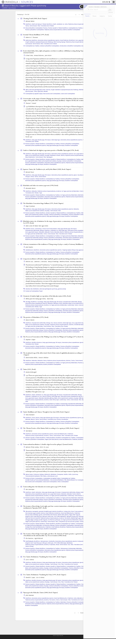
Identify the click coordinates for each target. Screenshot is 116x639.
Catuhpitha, (52, 541)
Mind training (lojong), (60, 42)
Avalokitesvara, (29, 250)
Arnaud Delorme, (39, 55)
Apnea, (27, 474)
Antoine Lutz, (30, 261)
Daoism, (38, 417)
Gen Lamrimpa (30, 489)
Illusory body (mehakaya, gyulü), (34, 515)
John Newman (30, 595)
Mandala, (56, 232)
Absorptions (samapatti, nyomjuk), (35, 511)
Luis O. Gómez (30, 559)
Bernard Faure (30, 172)
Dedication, (39, 492)
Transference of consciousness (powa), (68, 521)
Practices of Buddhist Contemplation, (34, 29)
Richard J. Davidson (75, 261)
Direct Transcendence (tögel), (79, 511)
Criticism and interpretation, (49, 228)
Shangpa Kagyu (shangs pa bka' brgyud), (36, 520)
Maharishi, (47, 474)
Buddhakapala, (30, 541)
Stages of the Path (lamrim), (52, 439)
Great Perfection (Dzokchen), (67, 40)
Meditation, (82, 89)
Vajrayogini (50, 157)
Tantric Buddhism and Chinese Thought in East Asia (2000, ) (46, 412)
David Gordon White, (32, 357)
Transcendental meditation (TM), (34, 476)
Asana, (31, 474)
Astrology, (28, 301)
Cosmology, (40, 301)
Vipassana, (40, 91)
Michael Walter (30, 21)
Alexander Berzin (30, 188)
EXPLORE (105, 2)
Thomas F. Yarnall (31, 103)
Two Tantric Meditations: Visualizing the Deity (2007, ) (44, 557)
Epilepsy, (42, 474)
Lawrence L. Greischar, (40, 261)
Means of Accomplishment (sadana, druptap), (50, 161)
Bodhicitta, (28, 40)
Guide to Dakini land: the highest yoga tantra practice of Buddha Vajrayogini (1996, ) (51, 150)
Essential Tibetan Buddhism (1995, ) (36, 35)
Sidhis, (70, 474)
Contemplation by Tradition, (75, 28)
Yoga (40, 193)
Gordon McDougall (31, 372)
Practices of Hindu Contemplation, (34, 478)
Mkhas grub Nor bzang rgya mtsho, (36, 299)
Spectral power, (29, 91)
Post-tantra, (68, 518)
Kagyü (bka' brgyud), (74, 515)
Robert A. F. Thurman (32, 37)
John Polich (48, 55)
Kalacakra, (34, 191)
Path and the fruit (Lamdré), (32, 518)
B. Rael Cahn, (30, 55)
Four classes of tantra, (57, 323)
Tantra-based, (33, 26)
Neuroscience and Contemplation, (52, 93)
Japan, (75, 175)
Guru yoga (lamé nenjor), (82, 40)
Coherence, (36, 474)
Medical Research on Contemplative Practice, (78, 480)
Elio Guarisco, (30, 538)
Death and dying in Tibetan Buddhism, (42, 24)
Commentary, (38, 228)
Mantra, (62, 232)
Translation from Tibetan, (32, 193)
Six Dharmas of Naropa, (54, 520)
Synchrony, (75, 474)
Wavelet (46, 91)
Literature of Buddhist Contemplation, (49, 46)
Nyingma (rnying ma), (72, 516)
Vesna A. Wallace (43, 357)
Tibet (59, 210)
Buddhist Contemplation (74, 29)
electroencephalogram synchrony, (49, 289)
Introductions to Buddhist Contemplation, (70, 46)
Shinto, (32, 176)
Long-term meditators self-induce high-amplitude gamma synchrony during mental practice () (56, 259)
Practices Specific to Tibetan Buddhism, (58, 28)
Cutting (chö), (67, 511)
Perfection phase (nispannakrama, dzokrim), (80, 24)
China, (33, 417)
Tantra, (27, 26)
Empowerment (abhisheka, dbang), (34, 230)
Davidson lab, (29, 289)
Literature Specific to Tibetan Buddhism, (56, 159)
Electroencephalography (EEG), (37, 89)
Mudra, (63, 155)
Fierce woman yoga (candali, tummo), (35, 513)
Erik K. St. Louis (44, 447)
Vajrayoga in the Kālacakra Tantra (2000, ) (40, 592)
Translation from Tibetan (47, 26)
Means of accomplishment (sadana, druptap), (37, 155)
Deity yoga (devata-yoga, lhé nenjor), (41, 140)
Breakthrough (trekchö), (50, 511)
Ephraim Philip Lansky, (32, 447)
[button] (113, 2)
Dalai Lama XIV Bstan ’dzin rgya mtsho (37, 226)
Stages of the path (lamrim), (32, 521)
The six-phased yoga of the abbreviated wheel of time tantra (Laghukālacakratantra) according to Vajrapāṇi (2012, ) (60, 354)
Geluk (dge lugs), (55, 140)
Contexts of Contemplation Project (34, 291)
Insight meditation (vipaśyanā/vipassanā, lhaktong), (39, 42)
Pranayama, (60, 474)
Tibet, (38, 26)
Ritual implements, (30, 157)
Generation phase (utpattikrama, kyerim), (49, 40)
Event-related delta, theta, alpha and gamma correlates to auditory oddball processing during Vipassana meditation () (58, 52)
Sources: (5, 8)
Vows (26, 401)
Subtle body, (71, 305)
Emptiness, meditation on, (51, 230)
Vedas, (45, 476)
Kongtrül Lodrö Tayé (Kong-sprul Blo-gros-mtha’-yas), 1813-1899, (42, 516)
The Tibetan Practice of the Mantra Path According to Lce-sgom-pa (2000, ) (51, 428)
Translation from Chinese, (54, 419)
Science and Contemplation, (50, 481)
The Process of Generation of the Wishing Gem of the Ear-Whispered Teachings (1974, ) (55, 337)
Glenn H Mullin (30, 320)
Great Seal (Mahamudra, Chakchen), (63, 434)
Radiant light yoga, (76, 518)
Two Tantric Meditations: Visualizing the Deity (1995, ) (44, 575)
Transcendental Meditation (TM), (58, 480)
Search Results (12, 8)
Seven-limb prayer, (54, 399)
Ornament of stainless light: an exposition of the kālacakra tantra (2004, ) (47, 296)
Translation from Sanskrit (71, 564)
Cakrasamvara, (44, 541)
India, (66, 24)
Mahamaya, (63, 543)
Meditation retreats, (55, 155)
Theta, (35, 91)
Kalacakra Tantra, (49, 232)
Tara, (69, 544)
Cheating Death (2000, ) (35, 18)
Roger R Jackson (30, 206)
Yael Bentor (29, 431)
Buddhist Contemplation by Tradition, (66, 437)
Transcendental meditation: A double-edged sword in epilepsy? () (48, 444)
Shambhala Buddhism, (80, 324)
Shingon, (27, 176)
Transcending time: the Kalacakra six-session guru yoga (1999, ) (44, 487)
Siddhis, (66, 474)
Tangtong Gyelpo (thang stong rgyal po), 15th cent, (75, 250)
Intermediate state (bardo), (50, 515)
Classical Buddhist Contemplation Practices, (36, 28)
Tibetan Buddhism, (51, 437)
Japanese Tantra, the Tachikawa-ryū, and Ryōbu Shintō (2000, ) (47, 169)
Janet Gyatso (29, 247)
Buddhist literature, (37, 342)
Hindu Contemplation (63, 481)
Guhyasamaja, (64, 403)
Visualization (64, 419)
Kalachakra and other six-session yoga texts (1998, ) (40, 185)
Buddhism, (28, 24)
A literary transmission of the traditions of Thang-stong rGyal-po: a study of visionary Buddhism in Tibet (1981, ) (60, 244)
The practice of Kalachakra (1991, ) (35, 317)
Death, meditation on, (58, 24)
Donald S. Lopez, (31, 577)
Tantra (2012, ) (29, 369)
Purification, (52, 544)
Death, (33, 492)
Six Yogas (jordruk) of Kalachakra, (70, 191)
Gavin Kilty (50, 299)
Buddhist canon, (30, 228)
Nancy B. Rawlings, (53, 261)
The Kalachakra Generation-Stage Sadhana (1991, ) (43, 203)
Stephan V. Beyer (30, 339)
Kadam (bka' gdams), (63, 515)
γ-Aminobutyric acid (52, 476)
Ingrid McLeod (38, 538)
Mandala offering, (49, 398)
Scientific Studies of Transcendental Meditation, (37, 480)
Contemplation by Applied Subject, (34, 93)
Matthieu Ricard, (65, 261)
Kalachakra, (81, 195)
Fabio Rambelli (30, 415)
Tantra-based (42, 176)
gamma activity (62, 289)
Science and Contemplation (68, 93)
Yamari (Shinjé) (29, 546)
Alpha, (27, 89)
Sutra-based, (28, 43)
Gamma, (48, 89)
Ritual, (57, 544)
